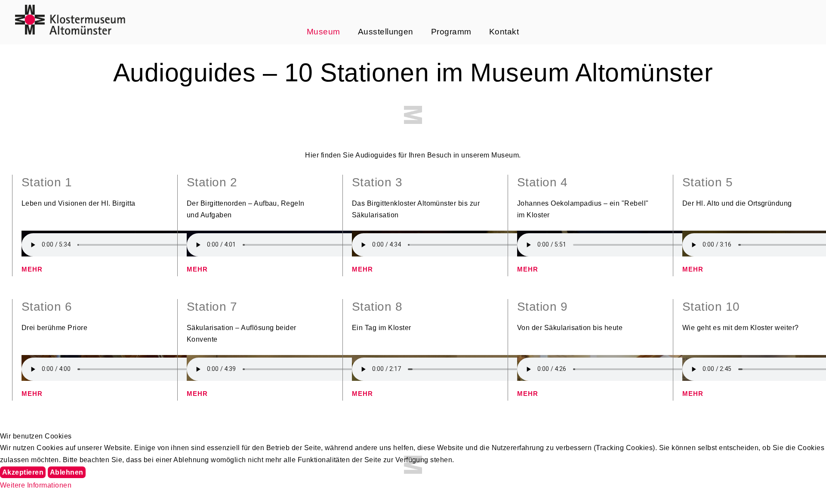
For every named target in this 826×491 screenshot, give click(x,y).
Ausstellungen (385, 31)
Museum (323, 31)
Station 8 (377, 306)
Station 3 (377, 182)
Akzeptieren (22, 472)
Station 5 (707, 182)
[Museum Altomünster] (70, 19)
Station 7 (212, 306)
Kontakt (504, 31)
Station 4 (542, 182)
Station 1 (47, 182)
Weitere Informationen (35, 485)
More (34, 269)
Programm (451, 31)
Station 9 (542, 306)
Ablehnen (66, 472)
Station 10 (711, 306)
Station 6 (47, 306)
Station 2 (212, 182)
